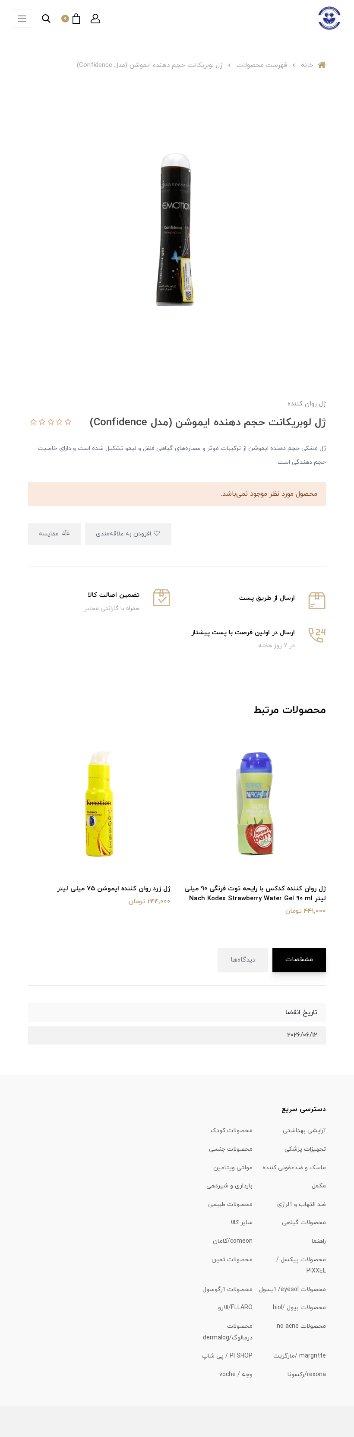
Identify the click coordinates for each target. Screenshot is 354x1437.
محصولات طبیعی (230, 1204)
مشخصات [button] (299, 959)
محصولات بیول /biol (299, 1308)
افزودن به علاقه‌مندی (124, 534)
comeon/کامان (233, 1241)
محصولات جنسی (231, 1149)
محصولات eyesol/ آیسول (292, 1289)
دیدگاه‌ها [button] (243, 960)
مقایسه (49, 534)
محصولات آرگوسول (227, 1289)
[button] (95, 18)
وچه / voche (236, 1375)
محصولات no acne (301, 1326)
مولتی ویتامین (233, 1168)
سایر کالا (242, 1223)
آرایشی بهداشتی (304, 1131)
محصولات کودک (232, 1131)
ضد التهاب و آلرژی (301, 1204)
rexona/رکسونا (307, 1375)
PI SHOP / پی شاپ (227, 1356)
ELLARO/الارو (235, 1308)
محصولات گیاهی (304, 1223)
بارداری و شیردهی (229, 1186)
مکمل (319, 1186)
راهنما (319, 1241)
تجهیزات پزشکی (305, 1149)
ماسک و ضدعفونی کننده (294, 1168)
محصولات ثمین (232, 1260)
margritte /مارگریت (299, 1356)
